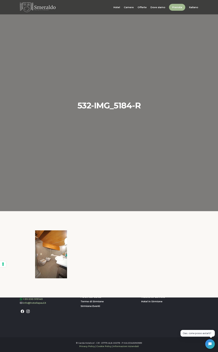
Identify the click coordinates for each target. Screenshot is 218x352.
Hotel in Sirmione (151, 301)
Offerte (142, 7)
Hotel (116, 7)
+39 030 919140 (33, 299)
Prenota (177, 7)
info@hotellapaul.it (34, 302)
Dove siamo (157, 7)
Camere (129, 7)
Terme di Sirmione (92, 301)
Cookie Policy (104, 346)
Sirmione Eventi (90, 306)
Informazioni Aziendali (126, 346)
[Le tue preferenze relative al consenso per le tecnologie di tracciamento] (3, 264)
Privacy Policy (87, 346)
